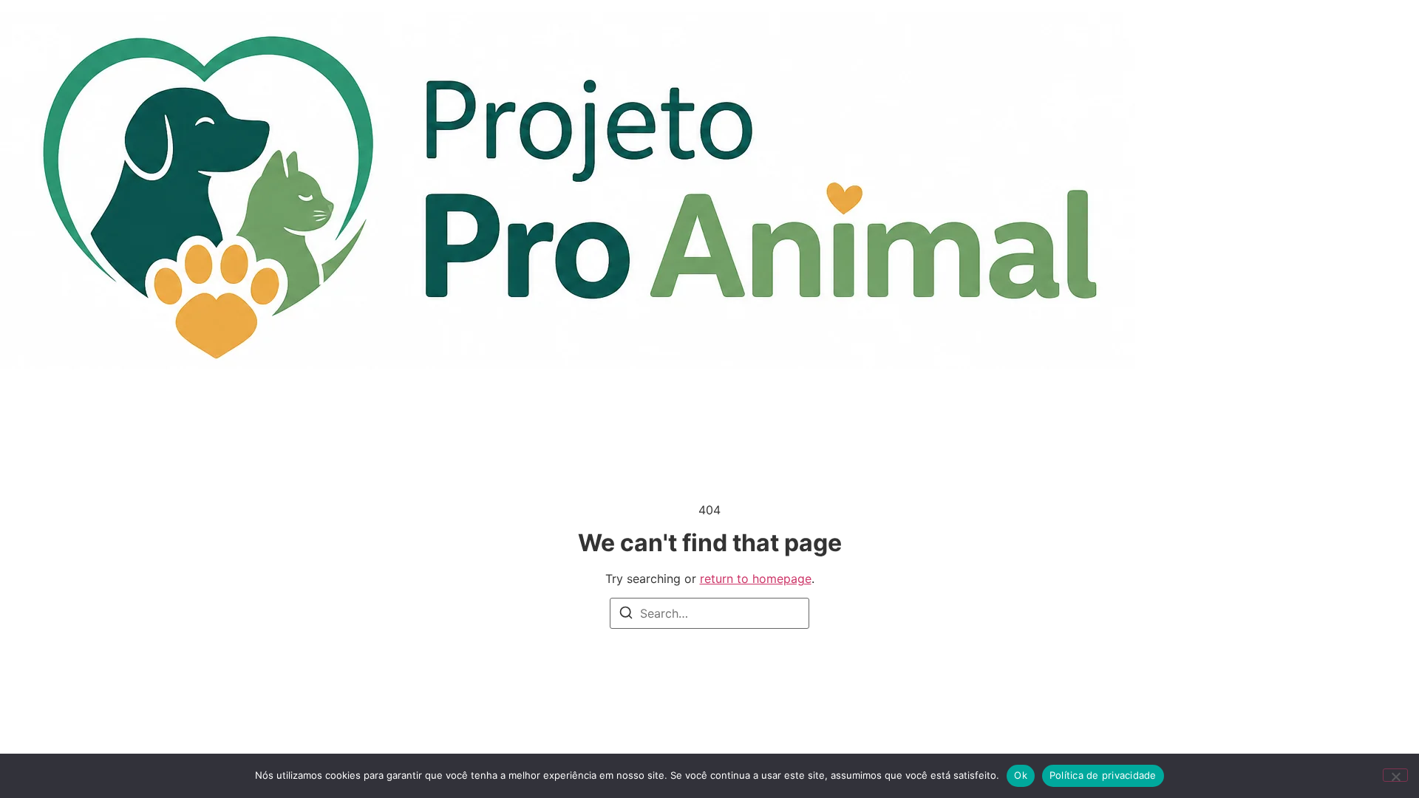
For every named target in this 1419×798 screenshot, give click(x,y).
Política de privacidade (1103, 775)
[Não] (1395, 775)
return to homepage (755, 578)
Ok (1020, 775)
